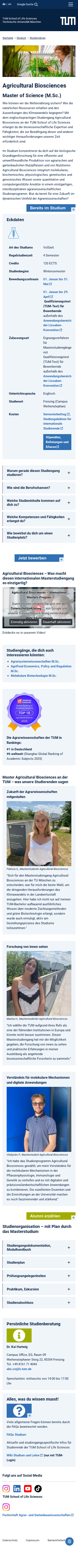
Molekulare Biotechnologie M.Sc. (34, 676)
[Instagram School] (6, 1488)
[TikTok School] (38, 1488)
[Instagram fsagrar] (6, 1507)
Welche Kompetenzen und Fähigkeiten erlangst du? (35, 519)
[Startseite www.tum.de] (68, 21)
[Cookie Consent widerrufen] (69, 1541)
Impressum (32, 1540)
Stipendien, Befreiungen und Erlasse (57, 442)
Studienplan (16, 1262)
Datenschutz (9, 1540)
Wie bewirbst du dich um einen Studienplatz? (30, 535)
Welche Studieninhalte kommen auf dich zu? (33, 503)
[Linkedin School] (17, 1488)
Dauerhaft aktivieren (57, 622)
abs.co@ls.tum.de (19, 1369)
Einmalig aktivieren (24, 622)
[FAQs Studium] (19, 1411)
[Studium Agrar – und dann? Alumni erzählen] (51, 1216)
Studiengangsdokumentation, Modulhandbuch (29, 1248)
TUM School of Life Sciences (19, 18)
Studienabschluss (20, 1303)
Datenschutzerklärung (26, 608)
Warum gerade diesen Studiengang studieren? (33, 473)
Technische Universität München (21, 21)
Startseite (7, 38)
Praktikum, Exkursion (23, 1289)
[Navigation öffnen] (71, 4)
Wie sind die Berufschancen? (28, 488)
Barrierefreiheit (56, 1540)
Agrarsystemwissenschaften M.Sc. (35, 661)
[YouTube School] (28, 1488)
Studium (21, 38)
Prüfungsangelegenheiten (26, 1276)
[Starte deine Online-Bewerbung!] (39, 558)
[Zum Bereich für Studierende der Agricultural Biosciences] (51, 208)
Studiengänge (37, 38)
